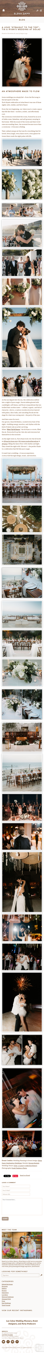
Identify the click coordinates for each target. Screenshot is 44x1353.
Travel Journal (6, 1305)
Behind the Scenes (7, 1284)
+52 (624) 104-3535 (7, 1334)
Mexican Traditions (8, 1297)
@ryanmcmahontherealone (28, 441)
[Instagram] (12, 1341)
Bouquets (5, 1286)
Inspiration (5, 1292)
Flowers (4, 1290)
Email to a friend (25, 1175)
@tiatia (4, 443)
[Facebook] (8, 1341)
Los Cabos (5, 1295)
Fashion (4, 1288)
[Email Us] (3, 1341)
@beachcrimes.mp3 (11, 441)
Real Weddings (6, 1303)
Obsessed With (6, 1299)
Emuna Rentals (34, 1163)
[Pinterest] (17, 1341)
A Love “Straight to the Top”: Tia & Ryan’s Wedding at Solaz (21, 28)
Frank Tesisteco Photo (19, 1168)
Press (3, 1301)
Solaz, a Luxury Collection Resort (25, 1165)
